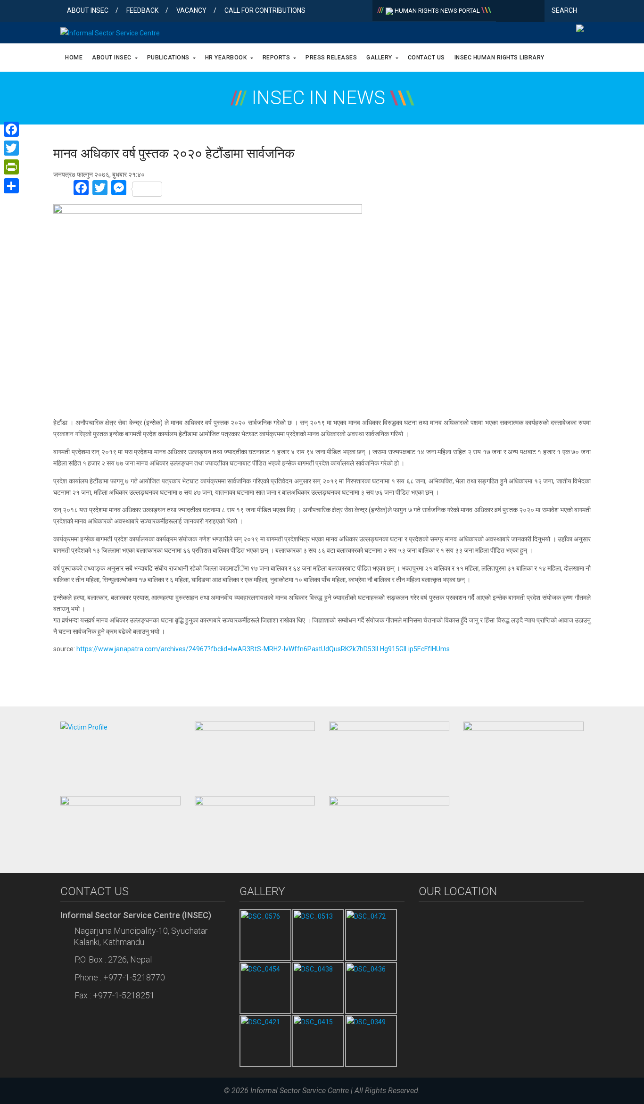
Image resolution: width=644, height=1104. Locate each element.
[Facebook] (505, 12)
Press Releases (331, 57)
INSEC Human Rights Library (499, 57)
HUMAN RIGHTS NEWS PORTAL (437, 10)
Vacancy (191, 10)
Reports (277, 57)
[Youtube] (535, 12)
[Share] (11, 185)
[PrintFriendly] (11, 167)
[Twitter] (520, 12)
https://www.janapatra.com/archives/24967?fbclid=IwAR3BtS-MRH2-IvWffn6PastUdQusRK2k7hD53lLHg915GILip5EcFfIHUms (263, 649)
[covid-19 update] (120, 825)
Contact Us (426, 57)
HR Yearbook (226, 57)
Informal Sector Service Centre (299, 1090)
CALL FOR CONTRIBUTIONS (264, 10)
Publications (169, 57)
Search (565, 10)
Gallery (380, 57)
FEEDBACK (142, 10)
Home (74, 57)
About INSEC (87, 10)
